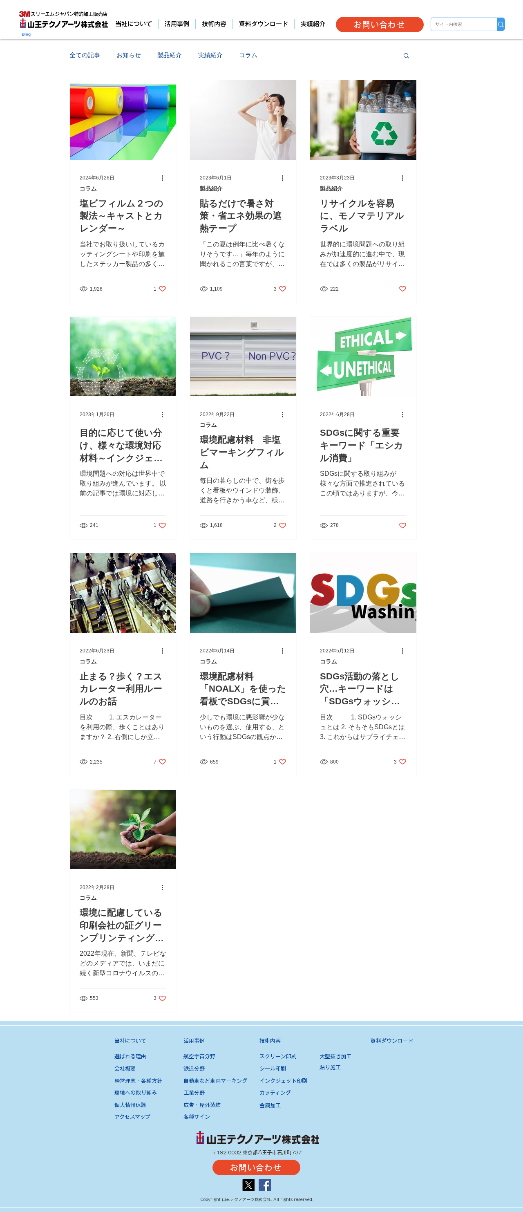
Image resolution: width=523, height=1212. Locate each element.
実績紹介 (210, 55)
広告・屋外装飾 (202, 1105)
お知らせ (128, 55)
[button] (406, 56)
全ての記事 (84, 55)
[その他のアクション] (165, 178)
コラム (248, 55)
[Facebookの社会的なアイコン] (265, 1185)
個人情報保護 (130, 1105)
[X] (248, 1185)
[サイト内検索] (501, 24)
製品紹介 (169, 55)
